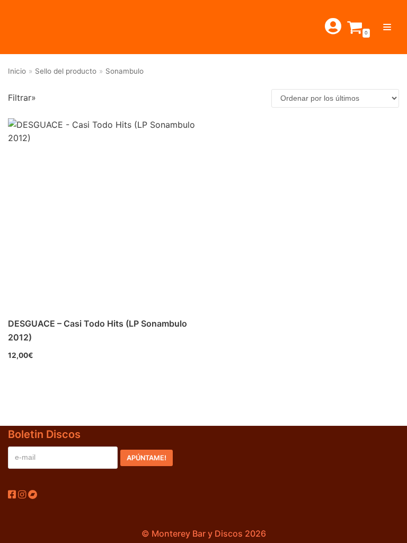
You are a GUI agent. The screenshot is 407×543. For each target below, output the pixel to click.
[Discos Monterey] (32, 27)
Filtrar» (22, 97)
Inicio (17, 71)
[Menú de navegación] (387, 27)
